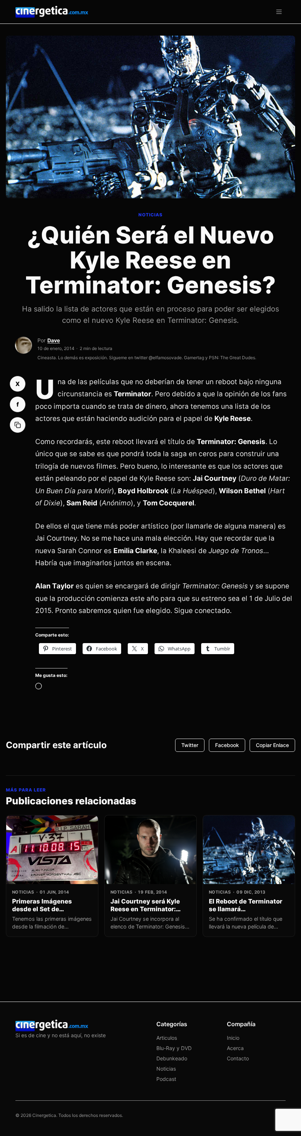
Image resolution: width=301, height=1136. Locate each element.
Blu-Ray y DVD (174, 1048)
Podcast (166, 1079)
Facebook (227, 745)
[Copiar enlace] (18, 425)
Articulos (166, 1038)
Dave (53, 340)
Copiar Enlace (272, 745)
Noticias (166, 1068)
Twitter (189, 745)
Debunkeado (171, 1058)
